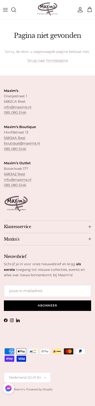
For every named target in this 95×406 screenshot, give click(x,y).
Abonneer (47, 305)
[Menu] (5, 9)
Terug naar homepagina (47, 60)
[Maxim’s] (47, 9)
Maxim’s (19, 389)
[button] (8, 388)
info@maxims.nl (17, 107)
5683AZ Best (14, 174)
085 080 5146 (15, 112)
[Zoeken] (16, 9)
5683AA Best (15, 138)
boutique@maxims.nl (22, 143)
